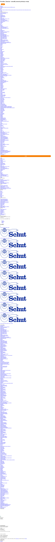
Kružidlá (1, 93)
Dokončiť (1, 541)
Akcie (1, 8)
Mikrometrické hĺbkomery (3, 417)
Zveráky (1, 365)
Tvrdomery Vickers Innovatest (3, 138)
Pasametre (1, 84)
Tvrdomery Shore (2, 405)
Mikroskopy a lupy (2, 443)
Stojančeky (1, 400)
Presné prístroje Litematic (3, 374)
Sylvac (1, 122)
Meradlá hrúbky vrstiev (3, 118)
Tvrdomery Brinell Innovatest (3, 490)
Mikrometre (1, 68)
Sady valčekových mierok (3, 72)
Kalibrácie (1, 128)
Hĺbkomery (1, 53)
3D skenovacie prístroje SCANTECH (4, 31)
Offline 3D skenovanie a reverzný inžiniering (5, 42)
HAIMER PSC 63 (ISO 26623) (4, 152)
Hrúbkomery (1, 55)
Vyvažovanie (1, 147)
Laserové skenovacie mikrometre (4, 64)
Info (0, 9)
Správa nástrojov (2, 154)
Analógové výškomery (3, 429)
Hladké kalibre (2, 108)
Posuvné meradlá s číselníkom (3, 413)
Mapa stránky (17, 538)
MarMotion (1, 125)
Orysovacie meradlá (2, 92)
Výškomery (1, 70)
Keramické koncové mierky (3, 437)
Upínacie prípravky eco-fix (3, 332)
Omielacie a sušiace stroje (3, 146)
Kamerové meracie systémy (3, 32)
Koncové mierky (2, 57)
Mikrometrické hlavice (3, 346)
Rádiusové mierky (2, 99)
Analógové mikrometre (3, 345)
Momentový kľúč (2, 127)
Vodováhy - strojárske (2, 94)
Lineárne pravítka (2, 376)
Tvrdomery (1, 379)
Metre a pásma (2, 98)
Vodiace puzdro (2, 485)
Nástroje (1, 213)
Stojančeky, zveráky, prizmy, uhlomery (4, 58)
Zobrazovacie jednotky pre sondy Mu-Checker (5, 375)
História (1, 25)
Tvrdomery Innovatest (3, 136)
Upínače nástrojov (2, 149)
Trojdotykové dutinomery (3, 422)
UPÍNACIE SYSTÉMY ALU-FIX (4, 121)
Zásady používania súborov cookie (4, 28)
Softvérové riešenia (2, 494)
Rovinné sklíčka (2, 101)
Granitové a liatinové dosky (3, 88)
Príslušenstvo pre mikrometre (3, 420)
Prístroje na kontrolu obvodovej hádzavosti (5, 97)
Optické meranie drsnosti (3, 330)
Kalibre (1, 194)
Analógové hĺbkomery (3, 352)
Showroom (1, 6)
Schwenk (1, 123)
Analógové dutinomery (3, 348)
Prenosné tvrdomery (2, 139)
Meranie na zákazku (2, 207)
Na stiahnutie (1, 26)
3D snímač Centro (2, 476)
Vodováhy (1, 368)
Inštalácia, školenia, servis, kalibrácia (4, 144)
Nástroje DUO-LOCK (3, 507)
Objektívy (1, 205)
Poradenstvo (1, 22)
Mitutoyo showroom (7, 7)
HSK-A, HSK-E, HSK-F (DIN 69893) (5, 151)
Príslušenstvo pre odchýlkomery (4, 358)
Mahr (1, 48)
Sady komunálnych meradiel (3, 403)
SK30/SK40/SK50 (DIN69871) (4, 150)
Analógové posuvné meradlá (3, 341)
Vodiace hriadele (2, 486)
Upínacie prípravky (2, 143)
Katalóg (3, 220)
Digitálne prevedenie (2, 456)
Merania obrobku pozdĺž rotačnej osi (4, 35)
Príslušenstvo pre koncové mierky (4, 363)
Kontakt (1, 11)
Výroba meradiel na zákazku (3, 20)
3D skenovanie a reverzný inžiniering (4, 187)
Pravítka (1, 91)
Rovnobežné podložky (3, 95)
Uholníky (1, 90)
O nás (1, 10)
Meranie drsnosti (2, 33)
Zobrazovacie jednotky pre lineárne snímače (5, 373)
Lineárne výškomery (2, 354)
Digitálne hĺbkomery (2, 387)
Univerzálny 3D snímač (3, 477)
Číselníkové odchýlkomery (3, 357)
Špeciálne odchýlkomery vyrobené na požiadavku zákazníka (7, 107)
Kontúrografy (2, 381)
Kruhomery (1, 65)
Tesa (0, 126)
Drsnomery (1, 79)
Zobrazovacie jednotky (3, 471)
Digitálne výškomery (2, 397)
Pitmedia (26, 538)
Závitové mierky (2, 447)
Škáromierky (1, 449)
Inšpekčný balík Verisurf (3, 43)
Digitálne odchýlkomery (3, 356)
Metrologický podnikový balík (3, 185)
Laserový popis (2, 131)
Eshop (3, 4)
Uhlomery (1, 367)
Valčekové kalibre (2, 103)
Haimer (1, 196)
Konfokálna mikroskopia (3, 410)
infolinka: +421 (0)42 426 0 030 (4, 12)
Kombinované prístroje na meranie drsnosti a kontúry (6, 66)
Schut (1, 46)
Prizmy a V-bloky (2, 89)
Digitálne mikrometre (2, 344)
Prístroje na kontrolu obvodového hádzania (5, 370)
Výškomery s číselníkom (3, 430)
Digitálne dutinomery (2, 391)
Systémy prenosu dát (2, 59)
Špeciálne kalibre (2, 109)
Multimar (1, 469)
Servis (1, 129)
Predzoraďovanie (2, 148)
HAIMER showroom (12, 7)
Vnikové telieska (2, 142)
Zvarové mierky (2, 100)
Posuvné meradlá (2, 51)
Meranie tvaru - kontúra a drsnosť (4, 81)
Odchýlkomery (2, 54)
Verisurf (1, 39)
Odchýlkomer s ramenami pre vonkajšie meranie (6, 106)
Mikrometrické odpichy (3, 349)
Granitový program (2, 21)
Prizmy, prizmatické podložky (3, 366)
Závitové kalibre (2, 407)
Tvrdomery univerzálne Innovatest (4, 492)
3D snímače (1, 120)
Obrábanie (1, 145)
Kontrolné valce (2, 102)
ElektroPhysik (2, 49)
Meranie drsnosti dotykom (3, 34)
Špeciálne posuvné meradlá (3, 342)
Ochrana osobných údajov (3, 27)
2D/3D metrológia (2, 30)
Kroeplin (1, 47)
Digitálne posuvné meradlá (3, 385)
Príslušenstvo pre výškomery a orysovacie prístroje (6, 355)
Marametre (1, 117)
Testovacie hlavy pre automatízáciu (4, 140)
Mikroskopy (1, 61)
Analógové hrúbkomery (3, 432)
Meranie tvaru (2, 181)
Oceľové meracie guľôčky (3, 105)
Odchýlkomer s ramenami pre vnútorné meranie (6, 457)
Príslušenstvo (1, 414)
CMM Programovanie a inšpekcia (4, 40)
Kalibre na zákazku (2, 110)
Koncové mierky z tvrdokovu (3, 436)
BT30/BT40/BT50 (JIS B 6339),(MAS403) (5, 504)
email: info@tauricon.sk (3, 13)
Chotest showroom (2, 7)
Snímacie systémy (2, 60)
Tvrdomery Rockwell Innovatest (4, 137)
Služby (1, 17)
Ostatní (1, 50)
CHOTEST (1, 192)
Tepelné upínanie (2, 500)
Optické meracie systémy (3, 80)
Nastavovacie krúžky (2, 104)
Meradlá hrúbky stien (2, 119)
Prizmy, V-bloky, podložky (3, 74)
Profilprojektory (2, 62)
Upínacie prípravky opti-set (3, 38)
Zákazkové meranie (2, 19)
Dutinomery (1, 52)
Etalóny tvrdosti (2, 141)
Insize (1, 45)
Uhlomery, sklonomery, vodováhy (4, 73)
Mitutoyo (1, 44)
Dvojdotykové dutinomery (3, 350)
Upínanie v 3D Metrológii (3, 36)
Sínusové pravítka (2, 439)
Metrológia (3, 221)
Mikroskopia (1, 179)
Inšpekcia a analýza (2, 41)
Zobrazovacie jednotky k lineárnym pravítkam (5, 377)
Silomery (1, 78)
